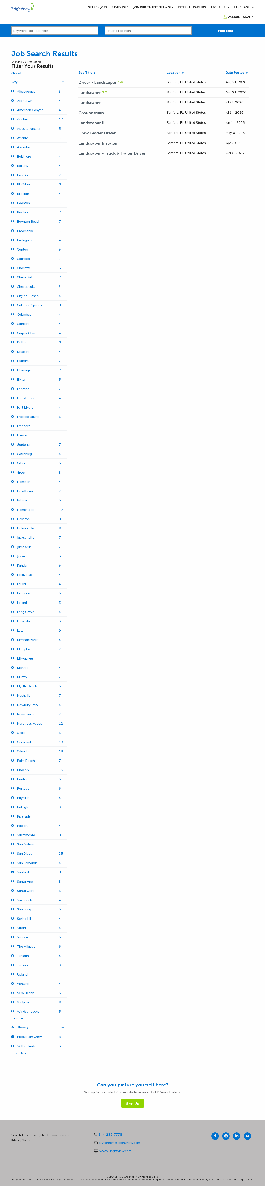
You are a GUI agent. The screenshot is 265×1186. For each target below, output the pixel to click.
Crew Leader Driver (97, 133)
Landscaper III (92, 122)
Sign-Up (132, 1103)
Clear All (16, 73)
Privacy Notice (21, 1140)
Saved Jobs (120, 7)
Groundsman (91, 112)
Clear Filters (18, 1018)
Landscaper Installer (98, 143)
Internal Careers (192, 7)
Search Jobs (97, 7)
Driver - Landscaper (97, 82)
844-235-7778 (110, 1134)
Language (241, 7)
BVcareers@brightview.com (119, 1143)
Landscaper (89, 92)
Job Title (86, 73)
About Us (217, 7)
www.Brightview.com (115, 1151)
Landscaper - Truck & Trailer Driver (112, 153)
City (14, 82)
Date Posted (235, 73)
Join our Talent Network (153, 7)
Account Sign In (241, 16)
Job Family (19, 1027)
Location (174, 73)
